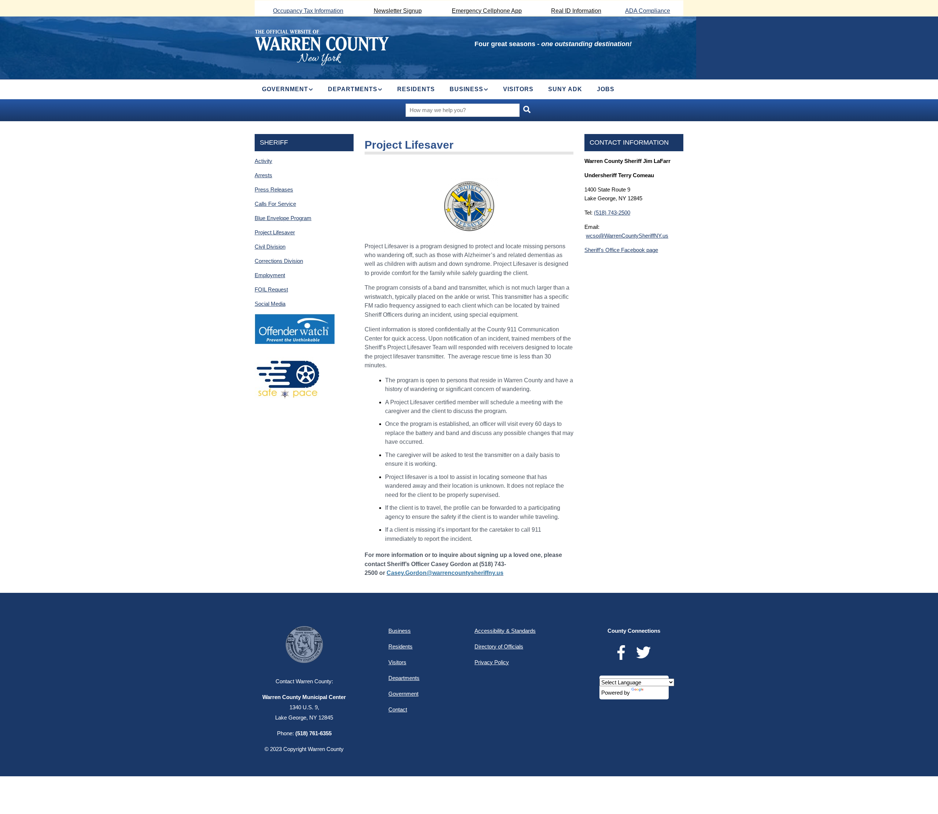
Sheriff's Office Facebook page (621, 250)
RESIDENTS (416, 89)
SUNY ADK (565, 89)
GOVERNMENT (285, 89)
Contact (397, 709)
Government (403, 694)
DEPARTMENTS (352, 89)
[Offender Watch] (295, 318)
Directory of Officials (498, 646)
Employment (270, 275)
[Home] (322, 46)
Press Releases (274, 189)
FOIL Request (271, 289)
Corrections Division (279, 261)
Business (399, 631)
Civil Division (270, 247)
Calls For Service (275, 204)
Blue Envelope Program (283, 218)
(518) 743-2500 (612, 212)
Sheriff (274, 142)
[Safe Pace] (287, 361)
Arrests (263, 175)
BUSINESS (466, 89)
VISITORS (518, 89)
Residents (400, 646)
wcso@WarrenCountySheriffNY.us (627, 236)
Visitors (397, 662)
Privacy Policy (491, 662)
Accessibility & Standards (505, 631)
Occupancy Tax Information (308, 11)
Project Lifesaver (275, 232)
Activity (263, 161)
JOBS (605, 89)
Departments (404, 678)
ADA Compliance (647, 11)
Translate (656, 693)
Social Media (270, 304)
